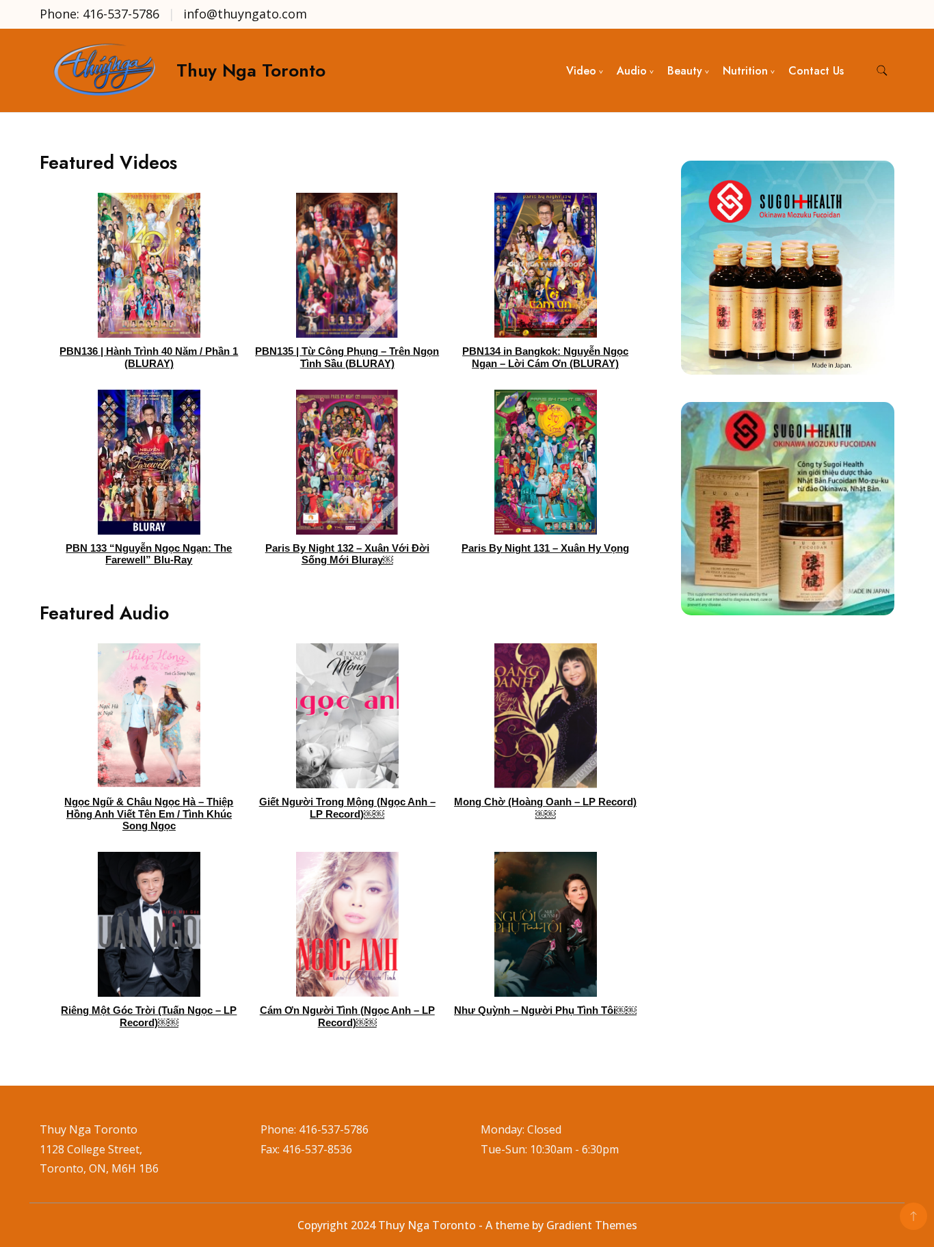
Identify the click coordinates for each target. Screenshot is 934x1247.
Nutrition (745, 71)
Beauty (684, 71)
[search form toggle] (882, 70)
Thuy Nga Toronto (250, 70)
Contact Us (816, 71)
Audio (632, 71)
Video (581, 71)
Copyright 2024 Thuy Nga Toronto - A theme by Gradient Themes (467, 1225)
